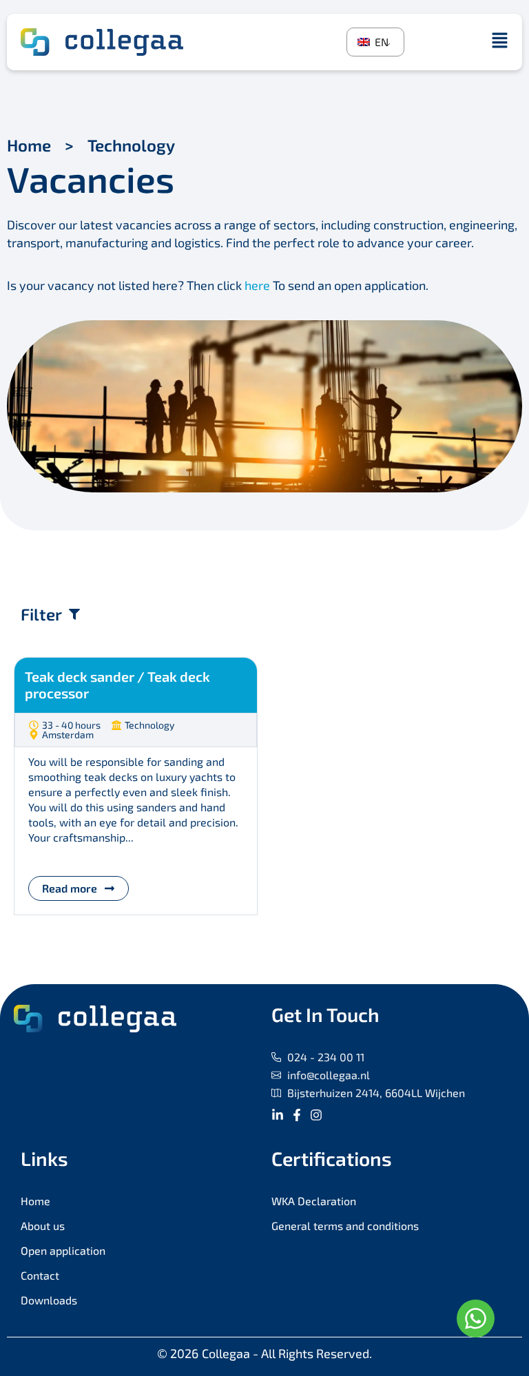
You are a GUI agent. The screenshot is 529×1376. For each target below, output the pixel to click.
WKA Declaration (313, 1200)
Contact (40, 1275)
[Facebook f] (297, 1115)
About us (43, 1225)
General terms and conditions (345, 1225)
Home (29, 145)
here (257, 285)
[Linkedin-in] (277, 1115)
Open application (63, 1250)
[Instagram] (316, 1115)
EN (380, 41)
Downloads (49, 1299)
